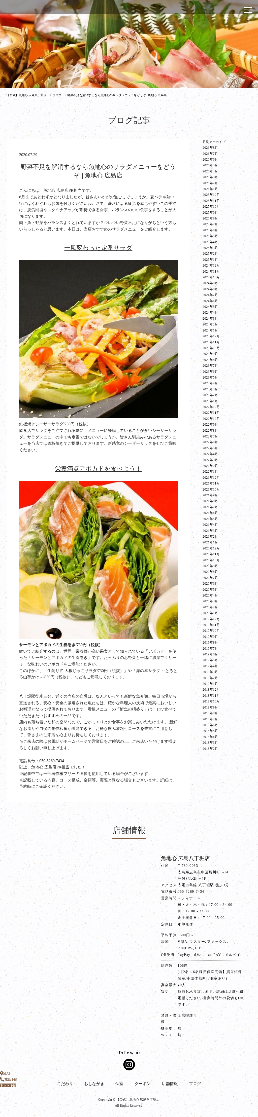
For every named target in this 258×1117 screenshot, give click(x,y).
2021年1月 (210, 542)
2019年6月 (210, 654)
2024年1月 (210, 330)
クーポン (143, 1084)
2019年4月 (210, 666)
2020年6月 (210, 583)
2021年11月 (211, 483)
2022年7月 (210, 436)
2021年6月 (210, 513)
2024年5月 (210, 307)
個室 (119, 1084)
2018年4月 (210, 737)
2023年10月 (211, 348)
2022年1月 (210, 471)
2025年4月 (210, 242)
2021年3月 (210, 531)
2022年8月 (210, 430)
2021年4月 (210, 525)
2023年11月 (211, 342)
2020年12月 (211, 548)
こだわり (65, 1084)
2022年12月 (211, 407)
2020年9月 (210, 566)
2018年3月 (210, 742)
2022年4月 (210, 454)
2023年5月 (210, 377)
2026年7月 (210, 154)
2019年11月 (211, 625)
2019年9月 (210, 637)
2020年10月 (211, 560)
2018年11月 (211, 695)
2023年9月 (210, 354)
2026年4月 (210, 171)
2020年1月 (210, 613)
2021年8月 (210, 501)
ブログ (195, 1084)
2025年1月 (210, 260)
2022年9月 (210, 424)
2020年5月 (210, 589)
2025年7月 (210, 224)
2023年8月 (210, 360)
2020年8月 (210, 572)
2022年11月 (211, 413)
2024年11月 (211, 271)
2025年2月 (210, 253)
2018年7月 (210, 719)
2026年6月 (210, 159)
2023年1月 (210, 401)
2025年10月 (211, 206)
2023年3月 (210, 389)
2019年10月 (211, 630)
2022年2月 (210, 466)
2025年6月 (210, 230)
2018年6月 (210, 725)
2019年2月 (210, 678)
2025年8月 (210, 218)
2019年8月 (210, 642)
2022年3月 (210, 460)
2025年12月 (211, 195)
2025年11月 (211, 201)
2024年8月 (210, 289)
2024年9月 (210, 283)
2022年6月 (210, 442)
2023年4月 (210, 383)
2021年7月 (210, 507)
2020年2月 (210, 607)
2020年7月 (210, 578)
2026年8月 (210, 148)
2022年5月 (210, 448)
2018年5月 (210, 731)
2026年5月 (210, 165)
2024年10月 (211, 277)
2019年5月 (210, 660)
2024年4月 (210, 312)
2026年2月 (210, 183)
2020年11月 (211, 554)
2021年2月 (210, 536)
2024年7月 (210, 295)
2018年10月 (211, 701)
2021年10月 (211, 489)
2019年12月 (211, 619)
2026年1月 (210, 189)
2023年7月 (210, 365)
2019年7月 (210, 648)
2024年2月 (210, 324)
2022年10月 (211, 419)
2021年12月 (211, 477)
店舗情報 (170, 1084)
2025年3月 (210, 248)
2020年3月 (210, 601)
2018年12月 (211, 689)
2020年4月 (210, 595)
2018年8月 (210, 713)
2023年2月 (210, 395)
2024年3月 (210, 318)
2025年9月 (210, 212)
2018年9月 (210, 707)
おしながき (94, 1084)
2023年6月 (210, 372)
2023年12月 (211, 336)
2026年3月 (210, 177)
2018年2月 (210, 749)
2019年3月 (210, 672)
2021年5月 (210, 519)
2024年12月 (211, 265)
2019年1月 (210, 684)
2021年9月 (210, 495)
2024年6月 (210, 301)
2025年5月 (210, 236)
